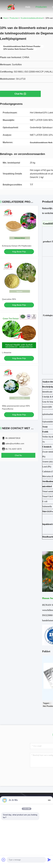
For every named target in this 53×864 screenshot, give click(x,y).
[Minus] (49, 800)
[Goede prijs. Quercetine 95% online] (19, 278)
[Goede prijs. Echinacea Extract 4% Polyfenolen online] (19, 224)
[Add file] (3, 860)
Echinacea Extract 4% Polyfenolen (16, 246)
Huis (27, 7)
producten (14, 18)
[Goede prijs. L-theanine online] (19, 331)
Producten (41, 7)
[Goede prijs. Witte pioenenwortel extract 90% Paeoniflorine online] (19, 385)
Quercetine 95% (9, 299)
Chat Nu (19, 94)
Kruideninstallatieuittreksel (32, 18)
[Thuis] (11, 7)
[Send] (49, 860)
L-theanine (6, 352)
